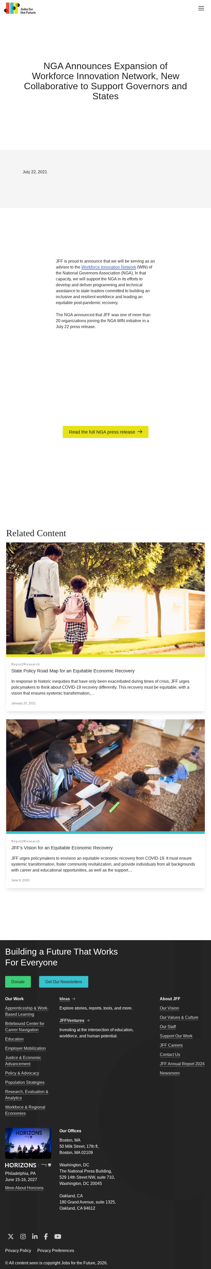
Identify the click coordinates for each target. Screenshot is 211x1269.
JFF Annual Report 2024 (182, 1064)
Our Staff (168, 1026)
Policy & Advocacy (22, 1073)
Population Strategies (25, 1082)
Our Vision (169, 1008)
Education (14, 1039)
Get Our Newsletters (63, 982)
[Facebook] (46, 1236)
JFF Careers (171, 1045)
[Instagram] (23, 1236)
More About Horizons (24, 1188)
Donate (18, 982)
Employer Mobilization (25, 1048)
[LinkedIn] (35, 1236)
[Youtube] (57, 1236)
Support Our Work (176, 1036)
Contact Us (170, 1054)
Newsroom (170, 1073)
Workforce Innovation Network (108, 267)
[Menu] (201, 8)
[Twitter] (11, 1236)
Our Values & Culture (179, 1017)
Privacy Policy (18, 1250)
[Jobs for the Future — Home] (20, 8)
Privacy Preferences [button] (55, 1250)
